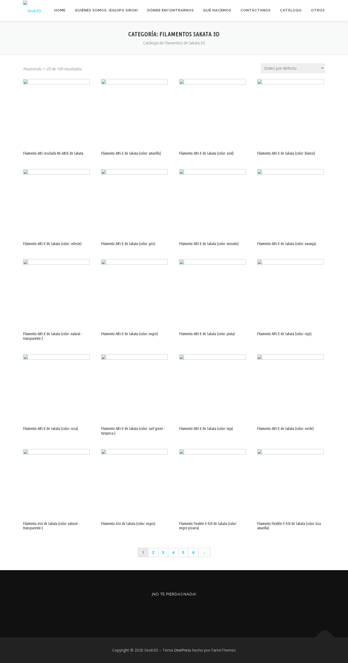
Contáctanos (256, 10)
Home (60, 10)
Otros (318, 10)
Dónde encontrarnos (170, 10)
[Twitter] (187, 608)
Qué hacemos (217, 10)
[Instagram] (161, 608)
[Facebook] (174, 608)
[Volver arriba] (325, 637)
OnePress (182, 650)
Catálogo (291, 10)
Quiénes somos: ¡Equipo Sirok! (106, 10)
